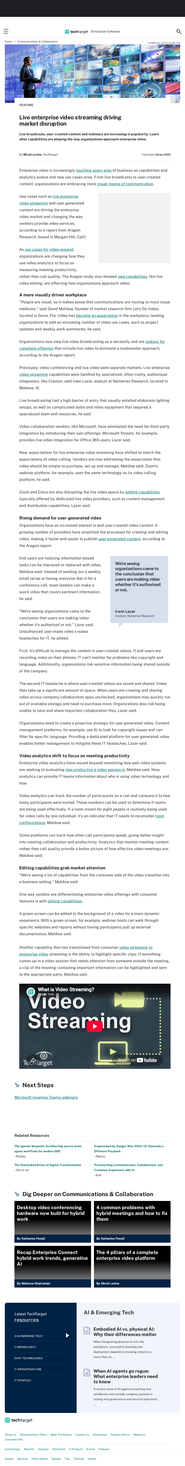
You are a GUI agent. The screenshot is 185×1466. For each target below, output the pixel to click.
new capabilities (132, 276)
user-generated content (119, 539)
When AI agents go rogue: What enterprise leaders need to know (125, 1376)
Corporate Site (14, 1439)
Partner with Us (120, 1434)
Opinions (22, 1458)
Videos (92, 1458)
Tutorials (79, 1458)
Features (104, 1449)
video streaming (33, 374)
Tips (67, 1458)
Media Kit (139, 1434)
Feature (26, 105)
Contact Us (82, 1434)
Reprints (29, 1449)
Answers (43, 1449)
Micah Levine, (32, 154)
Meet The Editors (61, 1434)
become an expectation (97, 315)
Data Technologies (28, 1358)
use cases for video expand (49, 249)
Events (90, 1449)
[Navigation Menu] (6, 32)
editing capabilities (64, 901)
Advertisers (100, 1434)
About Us (10, 1434)
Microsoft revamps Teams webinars (46, 1097)
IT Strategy (22, 1380)
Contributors (12, 1449)
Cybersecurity (25, 1347)
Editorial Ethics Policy (33, 1434)
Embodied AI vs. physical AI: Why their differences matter (125, 1331)
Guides (9, 1458)
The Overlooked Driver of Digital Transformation (47, 1165)
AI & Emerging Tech (28, 1336)
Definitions (59, 1449)
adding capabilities (142, 492)
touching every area (94, 170)
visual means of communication (125, 184)
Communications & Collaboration (37, 41)
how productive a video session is (95, 769)
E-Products (76, 1449)
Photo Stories (40, 1458)
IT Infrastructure (27, 1369)
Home (8, 41)
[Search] (179, 32)
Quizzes (56, 1458)
